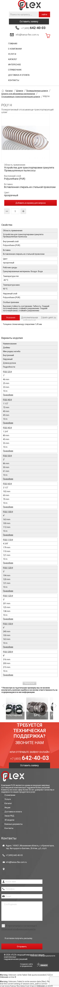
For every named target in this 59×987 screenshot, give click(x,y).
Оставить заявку (29, 21)
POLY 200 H (8, 652)
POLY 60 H (7, 484)
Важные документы (14, 824)
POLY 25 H (7, 372)
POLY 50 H (7, 456)
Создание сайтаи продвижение (26, 965)
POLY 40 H (7, 400)
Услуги (12, 54)
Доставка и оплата (19, 75)
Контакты (13, 80)
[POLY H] (25, 138)
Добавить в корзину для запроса (31, 203)
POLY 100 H (8, 512)
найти (44, 14)
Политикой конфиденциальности (18, 929)
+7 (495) (33, 28)
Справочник (15, 70)
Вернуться (29, 683)
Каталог (12, 59)
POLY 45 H (7, 428)
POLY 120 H (8, 568)
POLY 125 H (8, 596)
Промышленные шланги (37, 91)
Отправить (22, 946)
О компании (15, 49)
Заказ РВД (9, 816)
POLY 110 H (8, 540)
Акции (7, 807)
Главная (12, 43)
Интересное (14, 64)
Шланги (19, 91)
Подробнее (8, 395)
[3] (42, 708)
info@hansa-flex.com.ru (27, 34)
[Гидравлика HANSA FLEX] (29, 5)
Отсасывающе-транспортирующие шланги (20, 96)
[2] (18, 708)
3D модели (9, 820)
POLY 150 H (8, 624)
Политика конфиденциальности (42, 956)
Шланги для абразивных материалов (18, 94)
